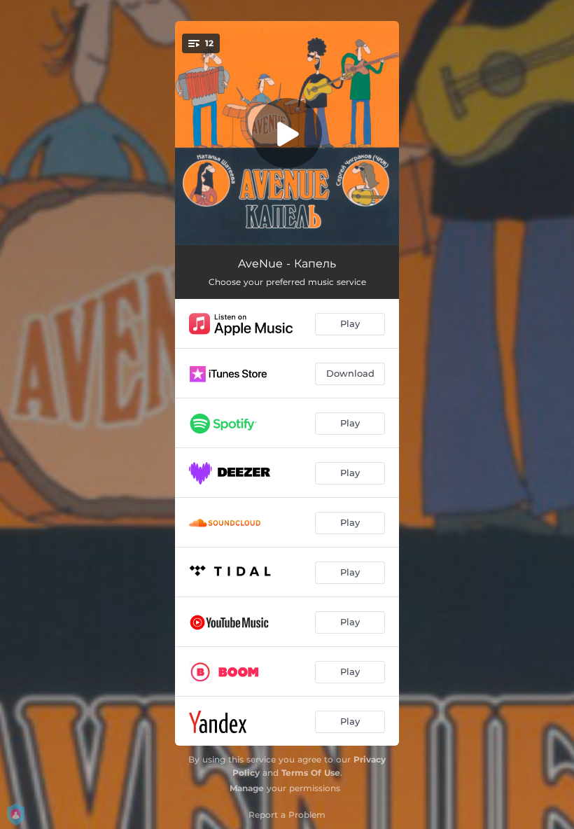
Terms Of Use (310, 772)
